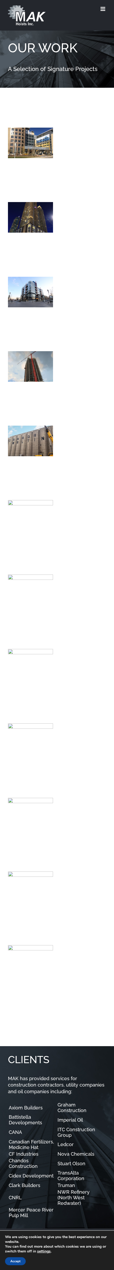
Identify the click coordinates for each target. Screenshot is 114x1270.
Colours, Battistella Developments (22, 899)
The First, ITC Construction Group (22, 305)
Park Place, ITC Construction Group (22, 603)
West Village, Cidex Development (22, 380)
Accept (15, 1261)
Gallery (38, 156)
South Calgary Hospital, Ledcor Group (22, 156)
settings (44, 1251)
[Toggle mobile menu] (103, 9)
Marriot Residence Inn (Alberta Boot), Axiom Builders (22, 747)
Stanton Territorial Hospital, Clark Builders (22, 524)
